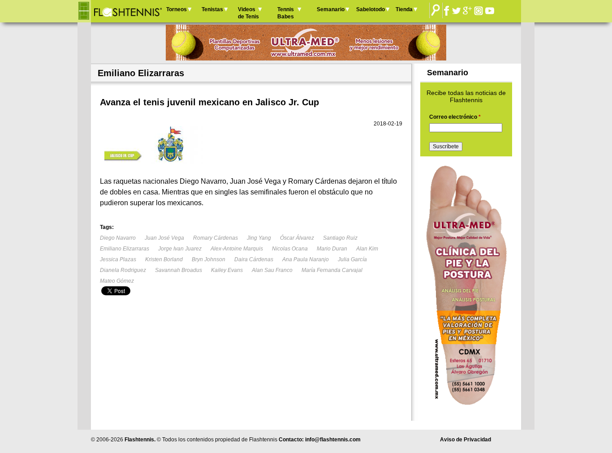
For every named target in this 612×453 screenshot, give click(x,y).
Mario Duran (332, 249)
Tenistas (212, 9)
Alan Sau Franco (272, 270)
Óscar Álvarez (297, 238)
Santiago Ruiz (340, 238)
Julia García (352, 259)
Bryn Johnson (208, 259)
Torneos (176, 9)
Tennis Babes (285, 13)
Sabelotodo (370, 9)
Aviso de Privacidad (465, 439)
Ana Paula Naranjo (305, 259)
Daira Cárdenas (253, 259)
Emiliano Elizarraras (124, 249)
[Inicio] (127, 11)
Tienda (404, 9)
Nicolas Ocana (290, 249)
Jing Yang (259, 238)
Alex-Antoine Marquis (237, 249)
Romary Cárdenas (215, 238)
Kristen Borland (164, 259)
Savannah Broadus (178, 270)
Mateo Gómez (117, 281)
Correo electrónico (455, 117)
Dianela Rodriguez (123, 270)
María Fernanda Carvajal (332, 270)
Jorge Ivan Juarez (180, 249)
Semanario (331, 9)
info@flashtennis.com (333, 439)
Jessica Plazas (118, 259)
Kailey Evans (227, 270)
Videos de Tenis (248, 13)
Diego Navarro (118, 238)
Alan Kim (367, 249)
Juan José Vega (164, 238)
